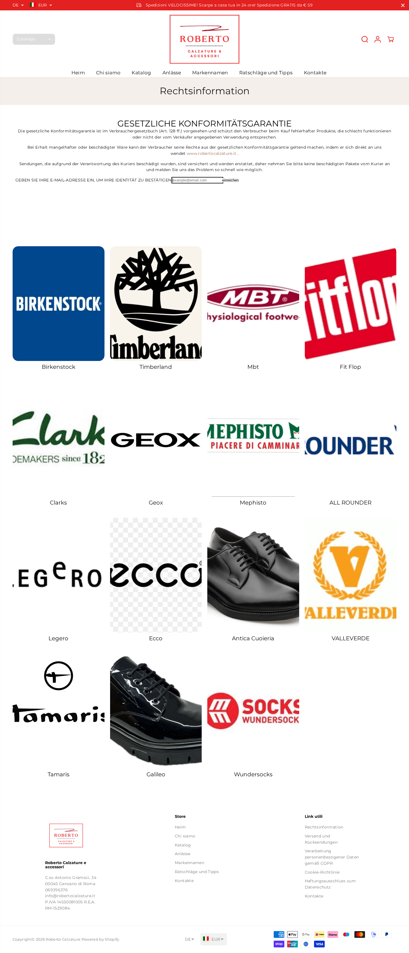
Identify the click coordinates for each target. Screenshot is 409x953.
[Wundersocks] (253, 710)
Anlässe (171, 72)
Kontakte (315, 72)
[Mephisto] (253, 439)
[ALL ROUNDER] (351, 439)
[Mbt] (253, 303)
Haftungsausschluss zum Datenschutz (330, 884)
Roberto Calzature (63, 939)
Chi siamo (108, 72)
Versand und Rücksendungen (321, 839)
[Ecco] (156, 575)
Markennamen (210, 72)
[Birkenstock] (58, 303)
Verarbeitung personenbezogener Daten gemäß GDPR (332, 857)
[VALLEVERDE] (351, 575)
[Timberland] (156, 303)
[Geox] (156, 439)
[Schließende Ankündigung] (403, 5)
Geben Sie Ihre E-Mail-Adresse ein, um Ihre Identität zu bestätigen (93, 180)
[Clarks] (58, 439)
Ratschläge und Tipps (266, 72)
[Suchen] (365, 39)
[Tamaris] (58, 710)
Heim (78, 72)
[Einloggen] (378, 39)
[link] (74, 835)
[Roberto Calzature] (204, 39)
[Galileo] (156, 710)
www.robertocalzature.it (211, 153)
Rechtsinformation (324, 827)
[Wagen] (390, 39)
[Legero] (58, 575)
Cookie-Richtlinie (322, 872)
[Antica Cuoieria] (253, 575)
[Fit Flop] (351, 303)
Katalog (141, 72)
